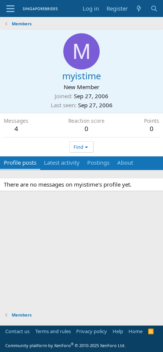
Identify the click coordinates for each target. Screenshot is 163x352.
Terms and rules (53, 331)
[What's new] (139, 8)
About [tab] (125, 162)
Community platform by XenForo (65, 345)
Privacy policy (91, 331)
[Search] (154, 8)
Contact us (17, 331)
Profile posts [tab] (20, 162)
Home (136, 331)
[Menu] (10, 8)
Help (118, 331)
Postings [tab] (98, 162)
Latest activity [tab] (62, 162)
